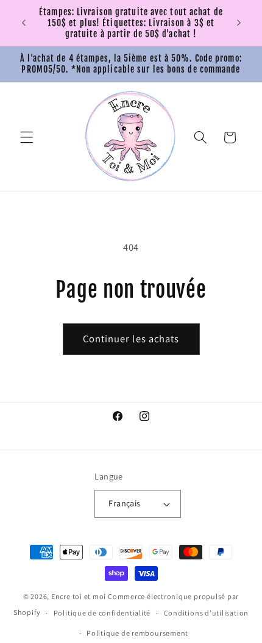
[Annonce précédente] (23, 23)
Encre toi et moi (78, 596)
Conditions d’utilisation (206, 612)
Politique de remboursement (137, 633)
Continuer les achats (131, 338)
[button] (26, 137)
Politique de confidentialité (102, 612)
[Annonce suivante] (238, 23)
